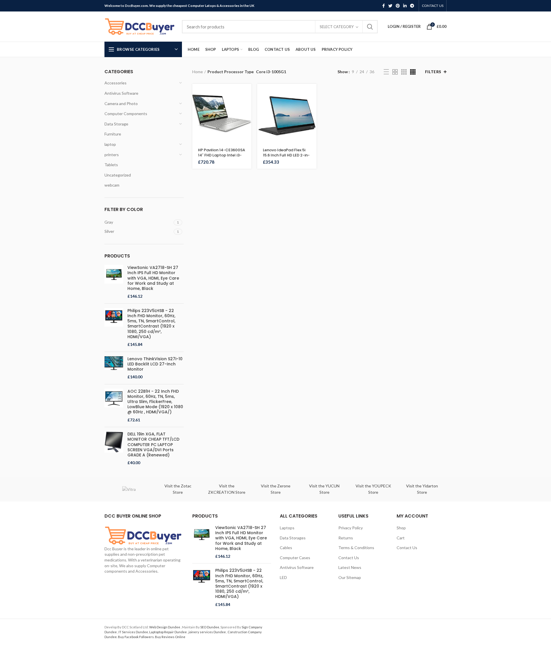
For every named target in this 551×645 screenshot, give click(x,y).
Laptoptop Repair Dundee (168, 632)
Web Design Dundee (165, 627)
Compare (247, 119)
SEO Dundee (209, 627)
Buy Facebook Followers (136, 637)
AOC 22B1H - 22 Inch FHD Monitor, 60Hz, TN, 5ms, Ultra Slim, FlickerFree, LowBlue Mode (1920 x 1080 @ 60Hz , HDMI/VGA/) (155, 402)
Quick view (247, 106)
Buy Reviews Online (170, 637)
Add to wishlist (247, 131)
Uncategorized (117, 175)
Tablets (111, 164)
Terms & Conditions (356, 547)
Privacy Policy (350, 527)
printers (111, 154)
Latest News (349, 567)
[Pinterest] (397, 5)
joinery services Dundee (207, 632)
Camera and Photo (121, 103)
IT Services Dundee (133, 632)
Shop (401, 527)
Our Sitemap (349, 577)
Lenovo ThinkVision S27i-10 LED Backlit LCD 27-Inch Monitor (155, 364)
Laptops (287, 527)
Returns (345, 537)
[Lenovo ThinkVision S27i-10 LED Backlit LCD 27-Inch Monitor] (113, 368)
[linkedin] (404, 5)
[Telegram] (412, 5)
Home (197, 71)
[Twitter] (390, 5)
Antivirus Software (121, 93)
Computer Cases (295, 557)
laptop (110, 144)
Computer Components (125, 113)
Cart (401, 537)
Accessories (115, 82)
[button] (247, 93)
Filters (433, 71)
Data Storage (116, 123)
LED (283, 577)
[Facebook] (384, 5)
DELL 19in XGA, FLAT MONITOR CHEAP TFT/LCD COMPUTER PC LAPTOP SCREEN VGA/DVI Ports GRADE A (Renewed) (153, 444)
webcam (111, 185)
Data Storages (293, 537)
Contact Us (348, 557)
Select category (337, 26)
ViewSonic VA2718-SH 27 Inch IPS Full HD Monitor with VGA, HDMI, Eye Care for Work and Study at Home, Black (153, 278)
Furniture (112, 133)
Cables (286, 547)
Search (370, 26)
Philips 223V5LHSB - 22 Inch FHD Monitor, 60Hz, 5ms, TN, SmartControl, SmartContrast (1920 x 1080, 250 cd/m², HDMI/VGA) (151, 323)
